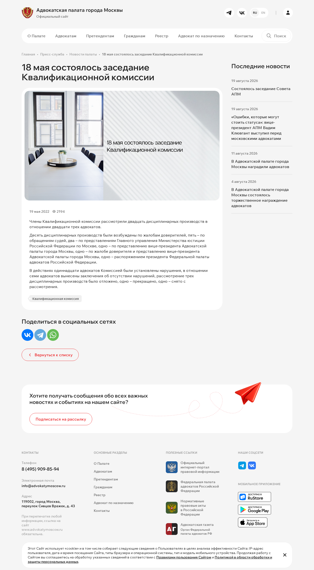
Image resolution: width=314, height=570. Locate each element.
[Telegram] (40, 335)
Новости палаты (83, 54)
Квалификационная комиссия (55, 299)
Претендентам (100, 35)
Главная (28, 54)
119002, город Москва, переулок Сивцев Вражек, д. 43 (48, 503)
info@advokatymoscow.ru (43, 486)
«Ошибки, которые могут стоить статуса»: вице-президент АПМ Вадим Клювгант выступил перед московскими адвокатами (256, 127)
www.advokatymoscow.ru (42, 529)
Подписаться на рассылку (61, 419)
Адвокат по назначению (201, 35)
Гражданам (134, 35)
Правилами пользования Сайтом (183, 557)
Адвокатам (65, 35)
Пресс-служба (52, 54)
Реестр (161, 35)
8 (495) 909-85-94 (40, 469)
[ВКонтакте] (27, 335)
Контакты (244, 35)
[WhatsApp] (53, 335)
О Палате (36, 35)
